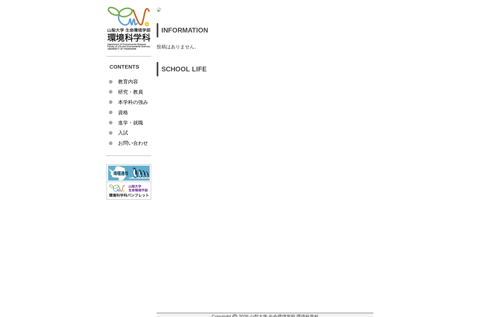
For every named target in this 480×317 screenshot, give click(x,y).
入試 (123, 133)
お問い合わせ (133, 143)
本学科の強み (133, 102)
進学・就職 (130, 123)
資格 (123, 112)
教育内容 (128, 81)
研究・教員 (130, 92)
